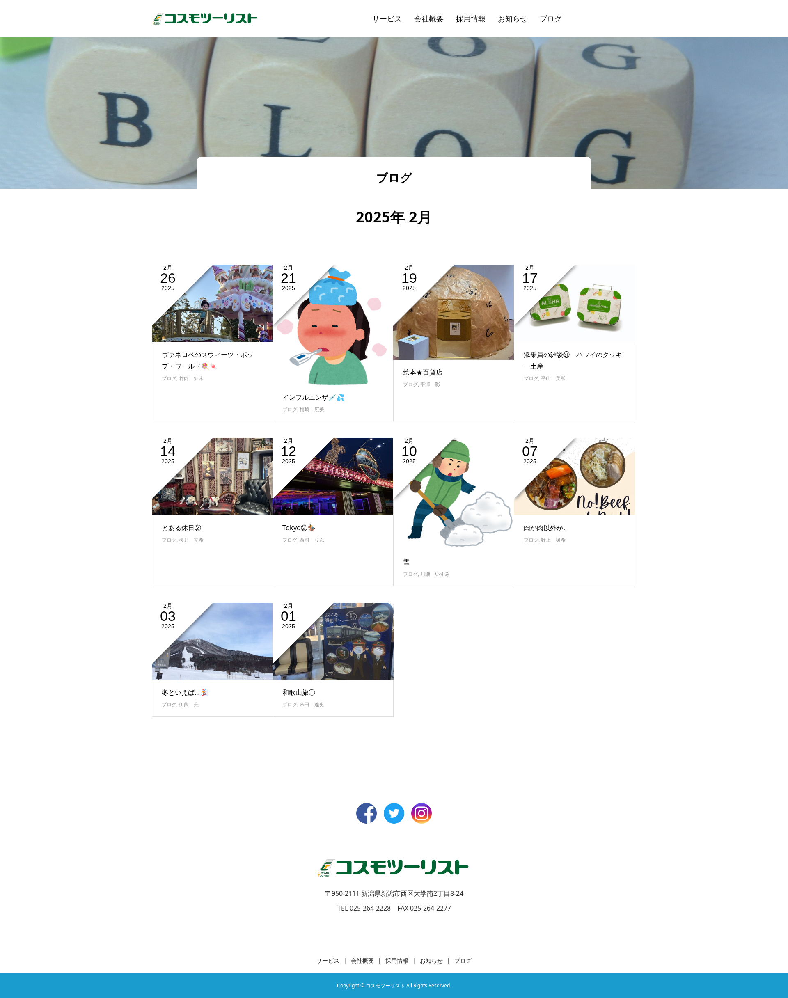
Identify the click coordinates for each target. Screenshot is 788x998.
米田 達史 (312, 704)
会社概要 (429, 18)
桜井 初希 (191, 539)
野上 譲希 (553, 539)
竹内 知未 (191, 378)
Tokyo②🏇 (299, 527)
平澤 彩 (430, 384)
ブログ (551, 18)
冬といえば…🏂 (185, 692)
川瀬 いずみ (435, 573)
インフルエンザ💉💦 (313, 397)
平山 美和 (553, 378)
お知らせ (512, 18)
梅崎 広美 (312, 409)
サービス (387, 18)
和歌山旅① (298, 692)
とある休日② (181, 527)
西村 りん (312, 539)
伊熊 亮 (189, 704)
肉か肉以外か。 (547, 527)
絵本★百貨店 (422, 372)
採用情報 (471, 18)
